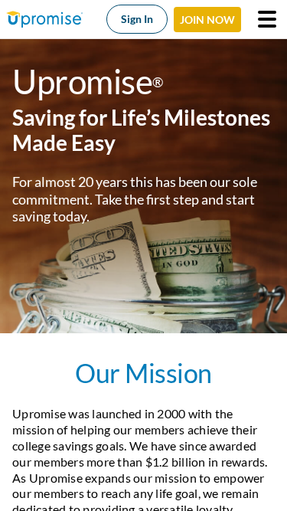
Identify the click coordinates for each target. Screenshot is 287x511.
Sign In (137, 18)
